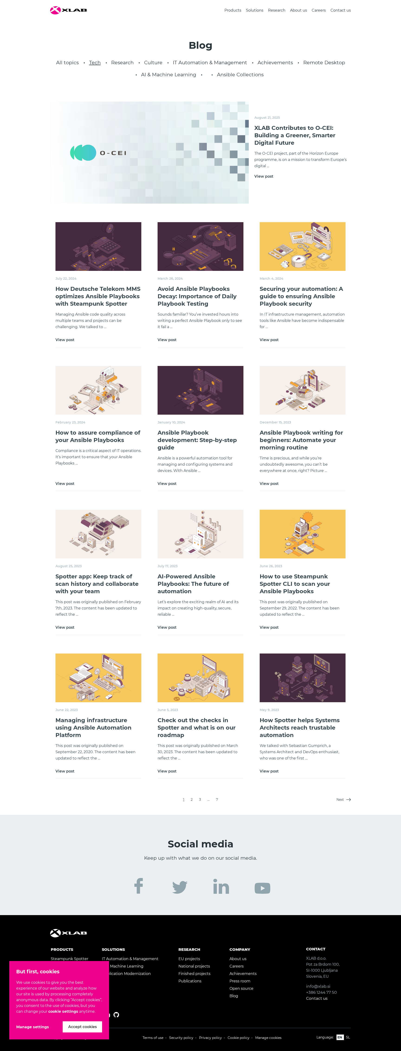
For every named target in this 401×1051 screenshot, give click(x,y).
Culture (153, 62)
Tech (95, 62)
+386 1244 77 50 (321, 992)
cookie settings (63, 1011)
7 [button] (217, 800)
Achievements (275, 62)
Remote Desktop (324, 62)
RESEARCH (189, 949)
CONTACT (315, 949)
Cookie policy (238, 1038)
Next (340, 800)
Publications (189, 981)
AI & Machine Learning (168, 74)
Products (232, 10)
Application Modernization (126, 973)
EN (339, 1037)
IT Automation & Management (210, 62)
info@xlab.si (318, 986)
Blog (234, 996)
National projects (194, 966)
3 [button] (200, 800)
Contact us (340, 10)
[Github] (116, 1014)
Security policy (181, 1038)
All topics (67, 62)
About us (298, 10)
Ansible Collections (240, 74)
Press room (240, 981)
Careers (319, 10)
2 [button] (192, 800)
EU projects (189, 959)
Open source (241, 988)
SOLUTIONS (113, 949)
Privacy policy (210, 1038)
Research (276, 10)
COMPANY (240, 949)
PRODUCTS (62, 949)
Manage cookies (268, 1038)
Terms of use (153, 1038)
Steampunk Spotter (69, 959)
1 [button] (183, 800)
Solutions (254, 10)
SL (348, 1037)
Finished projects (194, 973)
